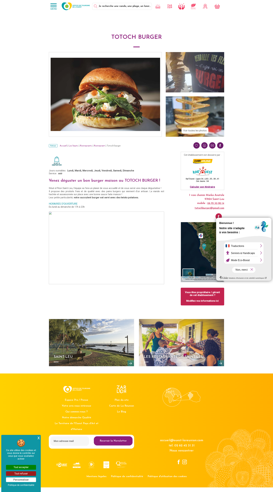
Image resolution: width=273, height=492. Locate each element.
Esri (197, 277)
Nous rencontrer (182, 450)
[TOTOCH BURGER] (204, 246)
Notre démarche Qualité (76, 417)
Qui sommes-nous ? (76, 412)
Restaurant (99, 146)
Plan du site (122, 400)
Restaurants (86, 146)
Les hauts (73, 146)
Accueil (63, 146)
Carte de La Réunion (121, 406)
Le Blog (121, 412)
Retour (53, 146)
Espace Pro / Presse (76, 400)
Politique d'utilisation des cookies (167, 476)
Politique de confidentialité (127, 476)
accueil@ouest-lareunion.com (181, 440)
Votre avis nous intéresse (76, 406)
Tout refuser (21, 473)
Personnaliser (21, 479)
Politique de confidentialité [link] (21, 485)
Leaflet (185, 277)
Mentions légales (96, 476)
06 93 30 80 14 (215, 203)
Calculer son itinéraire (202, 186)
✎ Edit (208, 275)
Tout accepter (21, 467)
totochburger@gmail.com (209, 208)
